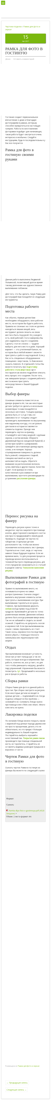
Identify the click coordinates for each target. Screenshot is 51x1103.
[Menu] (3, 3)
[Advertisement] (25, 90)
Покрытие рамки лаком (34, 738)
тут (18, 671)
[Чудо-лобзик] (25, 13)
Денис (8, 59)
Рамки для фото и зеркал (28, 1066)
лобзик (8, 608)
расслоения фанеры (26, 478)
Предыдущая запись (17, 1082)
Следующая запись (17, 1089)
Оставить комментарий (23, 59)
